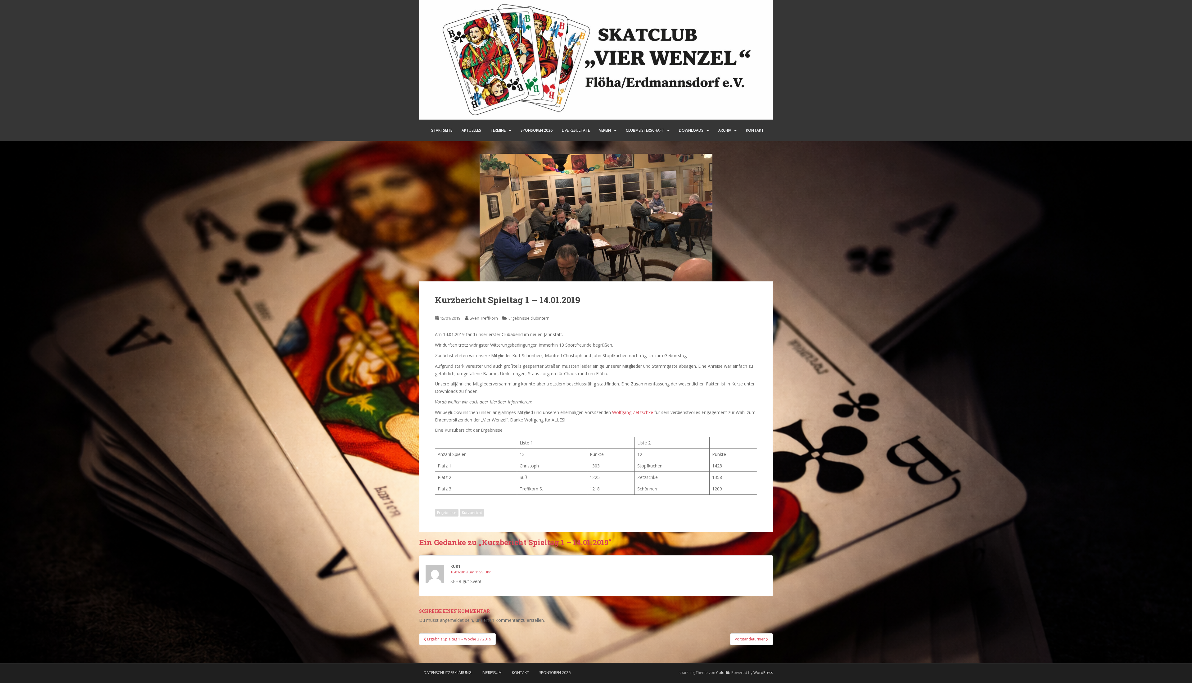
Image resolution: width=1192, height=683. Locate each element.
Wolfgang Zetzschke (632, 412)
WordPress (763, 672)
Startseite (441, 130)
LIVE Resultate (576, 130)
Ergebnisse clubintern (528, 318)
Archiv (724, 130)
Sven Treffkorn (484, 318)
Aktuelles (471, 130)
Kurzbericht (472, 512)
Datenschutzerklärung (448, 672)
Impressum (492, 672)
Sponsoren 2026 (555, 672)
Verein (605, 130)
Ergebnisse (446, 512)
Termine (498, 130)
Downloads (691, 130)
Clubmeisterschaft (645, 130)
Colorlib (723, 672)
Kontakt (755, 130)
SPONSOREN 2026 (537, 130)
